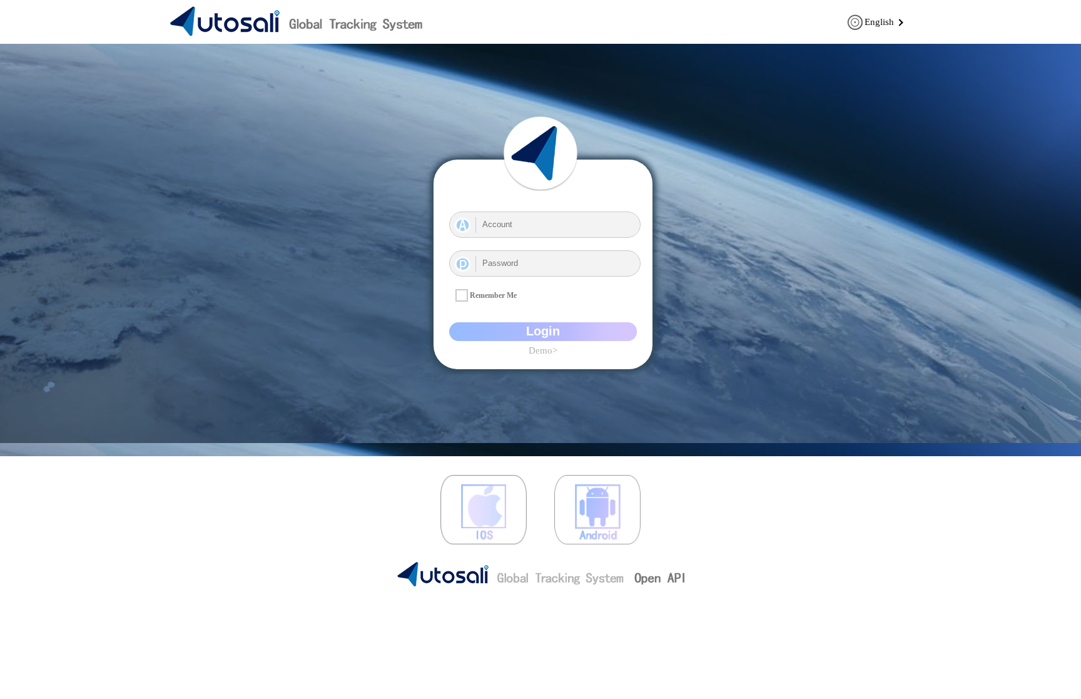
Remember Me (493, 295)
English (879, 22)
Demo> (543, 350)
